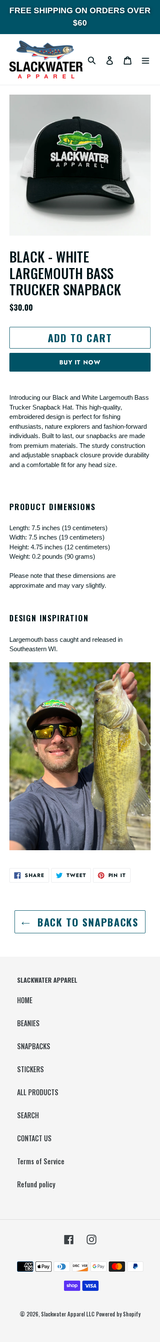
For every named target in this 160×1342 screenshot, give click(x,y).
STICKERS (30, 1069)
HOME (24, 1000)
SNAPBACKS (33, 1046)
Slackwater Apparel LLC (67, 1314)
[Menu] (145, 59)
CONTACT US (34, 1138)
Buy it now (80, 362)
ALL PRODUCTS (37, 1092)
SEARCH (28, 1115)
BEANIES (28, 1023)
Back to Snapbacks (86, 921)
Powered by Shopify (118, 1314)
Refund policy (36, 1184)
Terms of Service (40, 1161)
